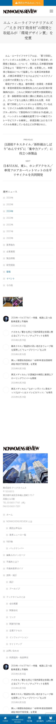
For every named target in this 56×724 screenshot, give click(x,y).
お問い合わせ (12, 651)
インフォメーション (18, 637)
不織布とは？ (12, 562)
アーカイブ (14, 588)
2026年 (9, 198)
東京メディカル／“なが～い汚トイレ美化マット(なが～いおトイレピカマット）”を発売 (31, 390)
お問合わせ (50, 721)
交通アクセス (15, 630)
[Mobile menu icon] (51, 11)
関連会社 (13, 610)
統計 (11, 582)
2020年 (9, 238)
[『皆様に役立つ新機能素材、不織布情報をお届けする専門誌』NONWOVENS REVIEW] (8, 302)
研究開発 (10, 265)
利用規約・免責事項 (18, 657)
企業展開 (10, 251)
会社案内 (40, 721)
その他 (9, 285)
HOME (5, 721)
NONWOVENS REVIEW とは (19, 521)
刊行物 (9, 541)
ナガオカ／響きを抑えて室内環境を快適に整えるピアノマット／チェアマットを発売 (32, 334)
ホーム (9, 514)
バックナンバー (16, 548)
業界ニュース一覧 (17, 535)
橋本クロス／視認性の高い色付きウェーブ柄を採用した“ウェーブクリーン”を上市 (32, 348)
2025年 (9, 204)
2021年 (9, 231)
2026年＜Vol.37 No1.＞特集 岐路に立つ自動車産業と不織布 (31, 319)
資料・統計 (11, 575)
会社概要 (13, 603)
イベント (10, 278)
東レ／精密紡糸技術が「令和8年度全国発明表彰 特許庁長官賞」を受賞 (31, 362)
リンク (12, 617)
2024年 (9, 211)
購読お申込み (15, 528)
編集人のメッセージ (15, 555)
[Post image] (6, 319)
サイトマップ (15, 644)
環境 (8, 272)
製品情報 (10, 258)
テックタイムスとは (15, 597)
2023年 (9, 218)
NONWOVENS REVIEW (17, 721)
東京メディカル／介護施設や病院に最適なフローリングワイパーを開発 (32, 376)
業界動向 (10, 245)
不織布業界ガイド (14, 568)
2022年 (9, 224)
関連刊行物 (14, 624)
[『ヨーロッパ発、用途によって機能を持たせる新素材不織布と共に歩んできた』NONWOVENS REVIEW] (18, 302)
